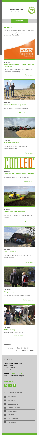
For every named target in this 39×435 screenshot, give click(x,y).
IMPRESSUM (12, 422)
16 (16, 350)
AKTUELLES (11, 400)
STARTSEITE (12, 397)
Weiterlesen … (30, 75)
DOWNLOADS (12, 411)
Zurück (17, 348)
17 (19, 350)
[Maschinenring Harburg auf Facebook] (14, 385)
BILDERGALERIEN (13, 404)
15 (33, 348)
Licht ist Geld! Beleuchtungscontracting (19, 174)
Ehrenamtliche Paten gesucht (15, 105)
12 (25, 348)
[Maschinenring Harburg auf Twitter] (10, 385)
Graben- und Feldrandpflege (14, 211)
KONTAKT (11, 415)
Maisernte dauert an (11, 143)
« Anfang (9, 348)
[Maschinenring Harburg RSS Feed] (5, 385)
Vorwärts (24, 350)
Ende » (32, 350)
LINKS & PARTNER (14, 408)
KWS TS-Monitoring (11, 252)
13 (27, 348)
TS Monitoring (9, 330)
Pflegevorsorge (9, 292)
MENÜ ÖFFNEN (19, 21)
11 (22, 348)
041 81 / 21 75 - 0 (16, 373)
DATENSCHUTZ (13, 418)
